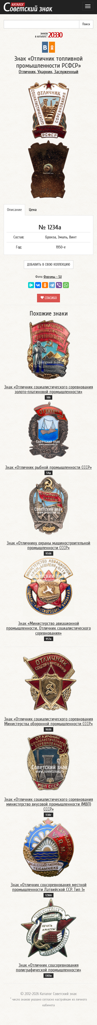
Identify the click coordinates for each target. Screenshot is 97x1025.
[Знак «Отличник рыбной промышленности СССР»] (48, 430)
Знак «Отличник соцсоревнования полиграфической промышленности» (48, 968)
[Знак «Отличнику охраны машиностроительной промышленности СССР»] (48, 505)
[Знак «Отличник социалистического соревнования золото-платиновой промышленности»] (48, 349)
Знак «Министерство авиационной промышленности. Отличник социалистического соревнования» (48, 628)
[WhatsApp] (66, 285)
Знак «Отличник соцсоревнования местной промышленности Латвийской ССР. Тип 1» (49, 887)
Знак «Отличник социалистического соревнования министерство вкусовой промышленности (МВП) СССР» (48, 804)
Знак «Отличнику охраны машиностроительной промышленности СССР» (48, 545)
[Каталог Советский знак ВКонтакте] (45, 47)
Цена (33, 209)
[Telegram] (52, 285)
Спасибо (50, 298)
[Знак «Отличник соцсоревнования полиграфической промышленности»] (48, 927)
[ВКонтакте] (38, 285)
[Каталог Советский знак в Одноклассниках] (52, 47)
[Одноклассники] (45, 285)
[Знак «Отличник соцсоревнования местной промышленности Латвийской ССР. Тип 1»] (48, 847)
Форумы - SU (53, 277)
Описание (14, 209)
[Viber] (59, 285)
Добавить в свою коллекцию (48, 265)
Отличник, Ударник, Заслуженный (48, 71)
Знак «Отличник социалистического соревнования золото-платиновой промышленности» (48, 389)
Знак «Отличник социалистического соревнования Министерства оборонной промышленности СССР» (48, 721)
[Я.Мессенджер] (31, 285)
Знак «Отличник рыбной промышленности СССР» (48, 467)
